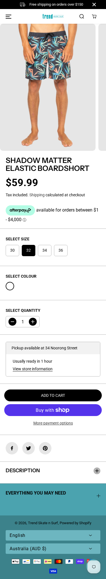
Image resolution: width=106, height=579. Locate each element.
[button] (8, 16)
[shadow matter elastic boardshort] (48, 87)
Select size (17, 239)
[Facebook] (12, 448)
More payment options (53, 423)
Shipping (37, 195)
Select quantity (23, 310)
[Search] (81, 16)
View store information (33, 369)
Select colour (21, 276)
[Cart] (94, 16)
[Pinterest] (45, 448)
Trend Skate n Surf (43, 523)
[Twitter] (28, 448)
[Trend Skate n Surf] (53, 16)
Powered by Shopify (75, 523)
